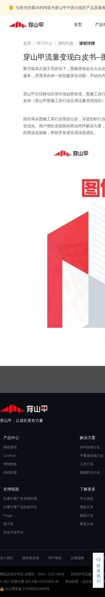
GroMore (9, 456)
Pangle (7, 515)
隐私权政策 (30, 558)
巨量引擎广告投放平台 (20, 507)
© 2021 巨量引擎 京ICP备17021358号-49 (29, 582)
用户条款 (55, 558)
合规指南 (77, 558)
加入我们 (6, 558)
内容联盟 (10, 472)
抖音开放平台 (13, 532)
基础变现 (10, 447)
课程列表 (66, 43)
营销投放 (10, 464)
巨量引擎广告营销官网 (20, 499)
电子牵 (8, 524)
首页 (78, 24)
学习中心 (44, 43)
